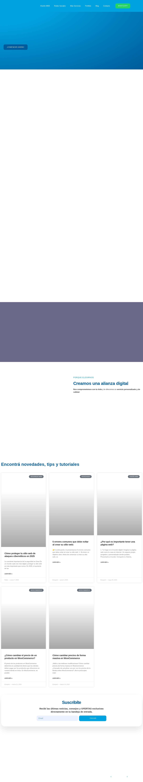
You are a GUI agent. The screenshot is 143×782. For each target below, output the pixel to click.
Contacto (106, 6)
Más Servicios (75, 6)
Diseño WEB (45, 6)
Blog (97, 6)
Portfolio (88, 6)
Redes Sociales (60, 6)
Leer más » (8, 574)
